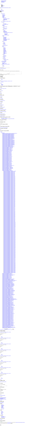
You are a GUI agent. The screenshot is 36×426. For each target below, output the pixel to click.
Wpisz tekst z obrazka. (5, 74)
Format (3, 41)
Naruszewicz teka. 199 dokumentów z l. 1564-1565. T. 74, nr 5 (9, 173)
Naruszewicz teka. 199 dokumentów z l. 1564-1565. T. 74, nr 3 (9, 172)
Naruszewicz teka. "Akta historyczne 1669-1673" (6, 326)
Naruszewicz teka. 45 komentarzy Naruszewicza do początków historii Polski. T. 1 (9, 133)
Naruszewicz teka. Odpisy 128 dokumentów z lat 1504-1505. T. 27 (8, 146)
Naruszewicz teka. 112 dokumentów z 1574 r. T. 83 (7, 277)
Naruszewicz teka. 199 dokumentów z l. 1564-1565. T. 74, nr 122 (9, 233)
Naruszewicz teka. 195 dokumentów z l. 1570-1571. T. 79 (7, 275)
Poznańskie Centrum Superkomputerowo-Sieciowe (20, 422)
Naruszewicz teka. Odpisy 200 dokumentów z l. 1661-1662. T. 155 (8, 313)
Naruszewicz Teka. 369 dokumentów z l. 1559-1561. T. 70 (7, 168)
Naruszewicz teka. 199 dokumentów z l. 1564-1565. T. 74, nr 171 (9, 258)
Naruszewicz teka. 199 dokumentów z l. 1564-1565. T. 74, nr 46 (9, 194)
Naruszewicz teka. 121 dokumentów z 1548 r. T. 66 (7, 166)
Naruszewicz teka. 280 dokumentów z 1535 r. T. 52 (7, 159)
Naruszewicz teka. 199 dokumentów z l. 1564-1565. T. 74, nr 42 (9, 192)
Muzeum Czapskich (5, 19)
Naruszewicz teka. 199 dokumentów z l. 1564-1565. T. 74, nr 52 (9, 197)
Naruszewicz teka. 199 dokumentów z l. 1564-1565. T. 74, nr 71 (9, 207)
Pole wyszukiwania (2, 67)
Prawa (3, 54)
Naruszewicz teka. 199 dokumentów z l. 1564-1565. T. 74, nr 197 (9, 271)
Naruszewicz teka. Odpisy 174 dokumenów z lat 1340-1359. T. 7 (8, 136)
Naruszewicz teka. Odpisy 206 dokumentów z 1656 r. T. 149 (7, 310)
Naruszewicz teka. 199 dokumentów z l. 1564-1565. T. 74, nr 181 (9, 263)
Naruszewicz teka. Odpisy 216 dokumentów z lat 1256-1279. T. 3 (8, 134)
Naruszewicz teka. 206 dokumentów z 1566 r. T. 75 (7, 273)
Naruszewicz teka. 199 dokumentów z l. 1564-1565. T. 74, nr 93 (9, 218)
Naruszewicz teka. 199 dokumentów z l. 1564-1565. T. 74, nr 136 (9, 240)
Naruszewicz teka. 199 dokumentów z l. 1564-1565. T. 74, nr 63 (9, 203)
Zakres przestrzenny (5, 28)
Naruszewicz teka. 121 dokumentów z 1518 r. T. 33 (7, 149)
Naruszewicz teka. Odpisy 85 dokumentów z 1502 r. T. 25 (7, 145)
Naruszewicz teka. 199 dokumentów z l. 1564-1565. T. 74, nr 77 (9, 210)
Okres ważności (5, 40)
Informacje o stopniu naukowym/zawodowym (8, 32)
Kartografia (3, 16)
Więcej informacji (8, 423)
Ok (0, 424)
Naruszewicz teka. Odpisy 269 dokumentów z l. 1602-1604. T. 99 (8, 285)
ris (1, 336)
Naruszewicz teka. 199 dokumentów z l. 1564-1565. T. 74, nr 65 (9, 204)
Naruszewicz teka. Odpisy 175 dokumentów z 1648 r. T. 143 (7, 307)
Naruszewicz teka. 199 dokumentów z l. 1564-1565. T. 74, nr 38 (9, 190)
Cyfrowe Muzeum (3, 118)
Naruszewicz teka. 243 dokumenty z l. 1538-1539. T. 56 (7, 161)
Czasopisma (3, 15)
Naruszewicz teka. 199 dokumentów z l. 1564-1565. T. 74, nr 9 (9, 175)
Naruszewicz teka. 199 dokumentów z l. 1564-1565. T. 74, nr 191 (9, 268)
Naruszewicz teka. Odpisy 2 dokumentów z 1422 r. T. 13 (7, 139)
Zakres (3, 27)
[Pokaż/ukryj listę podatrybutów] (2, 27)
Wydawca (3, 35)
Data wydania (5, 38)
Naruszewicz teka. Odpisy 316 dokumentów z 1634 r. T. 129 (7, 300)
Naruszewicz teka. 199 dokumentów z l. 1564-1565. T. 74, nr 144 (9, 244)
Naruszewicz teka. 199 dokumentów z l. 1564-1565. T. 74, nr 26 (9, 184)
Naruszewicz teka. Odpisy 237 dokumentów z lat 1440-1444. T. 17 (8, 141)
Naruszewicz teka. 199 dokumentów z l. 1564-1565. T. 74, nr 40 (9, 191)
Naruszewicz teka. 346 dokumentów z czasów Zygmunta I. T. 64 (8, 165)
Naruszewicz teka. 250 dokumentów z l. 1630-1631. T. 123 (7, 297)
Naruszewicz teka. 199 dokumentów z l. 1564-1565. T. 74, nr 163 (9, 254)
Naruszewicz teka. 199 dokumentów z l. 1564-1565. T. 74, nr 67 (9, 205)
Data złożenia (5, 37)
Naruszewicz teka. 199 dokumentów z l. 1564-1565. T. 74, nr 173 (9, 259)
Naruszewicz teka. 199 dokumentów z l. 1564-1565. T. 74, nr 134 (9, 239)
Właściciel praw (4, 56)
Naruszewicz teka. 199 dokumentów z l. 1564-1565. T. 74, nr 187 (9, 266)
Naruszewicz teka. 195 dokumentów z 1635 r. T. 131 (7, 301)
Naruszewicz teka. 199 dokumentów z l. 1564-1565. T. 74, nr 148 (9, 246)
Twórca (2, 411)
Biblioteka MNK (1, 398)
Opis (3, 29)
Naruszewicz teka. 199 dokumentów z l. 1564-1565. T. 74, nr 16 (9, 179)
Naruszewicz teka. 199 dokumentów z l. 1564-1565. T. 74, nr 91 (9, 217)
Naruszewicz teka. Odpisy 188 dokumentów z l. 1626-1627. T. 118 (8, 294)
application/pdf (1, 98)
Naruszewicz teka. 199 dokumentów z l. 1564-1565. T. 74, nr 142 (9, 243)
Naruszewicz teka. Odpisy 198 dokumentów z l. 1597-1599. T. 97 (8, 284)
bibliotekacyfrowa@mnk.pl (2, 395)
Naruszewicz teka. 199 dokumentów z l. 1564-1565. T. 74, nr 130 (9, 237)
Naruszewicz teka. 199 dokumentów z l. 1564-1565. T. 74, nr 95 (9, 219)
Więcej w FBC (1, 381)
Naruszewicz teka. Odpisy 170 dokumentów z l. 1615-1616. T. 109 (8, 290)
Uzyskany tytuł (6, 33)
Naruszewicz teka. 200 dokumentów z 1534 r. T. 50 (7, 158)
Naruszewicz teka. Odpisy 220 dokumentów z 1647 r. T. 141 (7, 306)
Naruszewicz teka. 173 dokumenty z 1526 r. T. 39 (6, 152)
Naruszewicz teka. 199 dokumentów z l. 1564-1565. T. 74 (7, 170)
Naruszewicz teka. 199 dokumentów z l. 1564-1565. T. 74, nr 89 (9, 216)
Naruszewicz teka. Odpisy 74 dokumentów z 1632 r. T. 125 (7, 298)
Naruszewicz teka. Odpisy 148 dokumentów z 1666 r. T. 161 (7, 316)
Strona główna (2, 402)
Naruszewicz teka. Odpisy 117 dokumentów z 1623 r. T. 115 (7, 293)
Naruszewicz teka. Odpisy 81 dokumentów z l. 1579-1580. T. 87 (8, 279)
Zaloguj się (2, 6)
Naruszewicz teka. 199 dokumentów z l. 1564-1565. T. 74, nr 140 (9, 242)
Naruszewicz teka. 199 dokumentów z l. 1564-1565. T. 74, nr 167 (9, 256)
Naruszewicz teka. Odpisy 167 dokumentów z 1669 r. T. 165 (7, 318)
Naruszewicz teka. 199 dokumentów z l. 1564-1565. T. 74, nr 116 (9, 230)
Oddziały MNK (4, 17)
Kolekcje (2, 13)
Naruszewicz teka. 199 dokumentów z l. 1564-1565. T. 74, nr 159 (9, 252)
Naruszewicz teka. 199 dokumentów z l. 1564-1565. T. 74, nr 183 (9, 264)
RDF (0, 129)
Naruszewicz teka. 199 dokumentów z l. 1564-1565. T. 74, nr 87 (9, 215)
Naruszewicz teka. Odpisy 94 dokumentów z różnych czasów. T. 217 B (8, 327)
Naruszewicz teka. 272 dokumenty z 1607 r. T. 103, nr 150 (5, 367)
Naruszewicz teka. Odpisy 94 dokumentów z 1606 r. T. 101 (7, 286)
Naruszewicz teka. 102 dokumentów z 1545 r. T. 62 (7, 164)
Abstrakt (4, 30)
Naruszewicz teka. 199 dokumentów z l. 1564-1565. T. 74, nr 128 (9, 236)
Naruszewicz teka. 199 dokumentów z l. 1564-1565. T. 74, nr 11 (9, 176)
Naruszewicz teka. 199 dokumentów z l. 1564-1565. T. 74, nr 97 (9, 220)
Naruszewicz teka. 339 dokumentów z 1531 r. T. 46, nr (7, 156)
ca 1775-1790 (1, 90)
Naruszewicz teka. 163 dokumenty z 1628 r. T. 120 (7, 295)
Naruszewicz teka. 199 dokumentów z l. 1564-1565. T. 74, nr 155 (9, 250)
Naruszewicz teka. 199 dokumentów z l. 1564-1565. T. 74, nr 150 (9, 247)
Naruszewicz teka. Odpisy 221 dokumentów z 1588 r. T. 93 (7, 282)
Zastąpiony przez (5, 52)
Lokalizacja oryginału (6, 59)
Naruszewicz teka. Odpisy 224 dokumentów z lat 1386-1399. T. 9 (8, 137)
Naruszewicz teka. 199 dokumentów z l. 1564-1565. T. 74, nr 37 (6, 329)
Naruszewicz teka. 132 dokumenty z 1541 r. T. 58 (6, 162)
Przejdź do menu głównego (3, 0)
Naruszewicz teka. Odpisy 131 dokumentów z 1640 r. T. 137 (7, 304)
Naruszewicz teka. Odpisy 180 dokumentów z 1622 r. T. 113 (7, 292)
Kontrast (3, 10)
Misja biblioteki (3, 62)
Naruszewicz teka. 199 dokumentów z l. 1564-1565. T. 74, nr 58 (9, 200)
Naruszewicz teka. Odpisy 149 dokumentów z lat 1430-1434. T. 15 (8, 140)
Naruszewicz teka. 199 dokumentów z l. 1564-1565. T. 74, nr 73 (9, 208)
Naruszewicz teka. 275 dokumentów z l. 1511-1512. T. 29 (7, 147)
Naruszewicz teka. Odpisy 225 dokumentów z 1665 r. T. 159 (7, 315)
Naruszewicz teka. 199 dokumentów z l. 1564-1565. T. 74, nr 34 (9, 188)
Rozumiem (11, 423)
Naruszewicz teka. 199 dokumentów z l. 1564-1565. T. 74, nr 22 (9, 182)
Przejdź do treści (2, 1)
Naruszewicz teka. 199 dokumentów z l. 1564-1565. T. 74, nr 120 (9, 232)
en (1, 4)
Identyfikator (4, 43)
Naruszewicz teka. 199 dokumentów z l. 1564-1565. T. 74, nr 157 (9, 251)
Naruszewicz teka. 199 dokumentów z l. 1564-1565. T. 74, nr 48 (9, 195)
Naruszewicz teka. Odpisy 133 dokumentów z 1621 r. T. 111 (7, 291)
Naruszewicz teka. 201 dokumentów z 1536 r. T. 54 (7, 160)
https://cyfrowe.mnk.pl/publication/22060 (4, 127)
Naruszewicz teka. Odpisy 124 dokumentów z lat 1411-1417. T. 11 (8, 138)
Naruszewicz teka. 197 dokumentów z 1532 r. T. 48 (7, 157)
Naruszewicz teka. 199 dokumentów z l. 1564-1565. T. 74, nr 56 (9, 199)
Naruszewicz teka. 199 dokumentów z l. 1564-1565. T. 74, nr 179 (9, 262)
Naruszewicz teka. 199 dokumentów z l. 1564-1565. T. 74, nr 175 (9, 260)
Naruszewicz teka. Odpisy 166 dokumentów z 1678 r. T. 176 (7, 324)
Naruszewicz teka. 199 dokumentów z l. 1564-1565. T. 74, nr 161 (9, 253)
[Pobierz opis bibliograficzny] (0, 341)
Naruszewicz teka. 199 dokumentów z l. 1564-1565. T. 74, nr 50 (9, 196)
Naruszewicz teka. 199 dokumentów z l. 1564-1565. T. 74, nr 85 (9, 214)
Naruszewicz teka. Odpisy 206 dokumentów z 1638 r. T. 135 (7, 303)
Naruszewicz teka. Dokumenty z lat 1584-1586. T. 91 (7, 281)
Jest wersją (5, 49)
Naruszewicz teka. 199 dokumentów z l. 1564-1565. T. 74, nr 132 (9, 238)
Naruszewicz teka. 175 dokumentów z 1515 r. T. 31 (7, 148)
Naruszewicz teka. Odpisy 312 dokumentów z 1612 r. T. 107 (7, 289)
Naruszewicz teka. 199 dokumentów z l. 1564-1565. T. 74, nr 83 (9, 213)
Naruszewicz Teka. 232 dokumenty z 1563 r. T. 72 (6, 169)
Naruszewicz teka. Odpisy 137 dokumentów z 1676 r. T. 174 (7, 323)
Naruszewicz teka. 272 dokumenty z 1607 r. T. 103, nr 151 (5, 361)
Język (2, 46)
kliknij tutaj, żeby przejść (2, 113)
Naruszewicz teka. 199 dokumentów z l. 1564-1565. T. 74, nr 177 (9, 261)
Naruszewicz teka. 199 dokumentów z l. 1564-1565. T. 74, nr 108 (9, 226)
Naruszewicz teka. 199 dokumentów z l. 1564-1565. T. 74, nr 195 (9, 270)
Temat (1, 412)
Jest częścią (5, 48)
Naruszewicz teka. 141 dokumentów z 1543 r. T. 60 (7, 163)
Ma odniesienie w (5, 51)
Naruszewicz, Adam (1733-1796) (3, 88)
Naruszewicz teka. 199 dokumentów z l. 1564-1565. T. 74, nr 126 (9, 235)
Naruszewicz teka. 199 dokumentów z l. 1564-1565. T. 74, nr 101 (9, 222)
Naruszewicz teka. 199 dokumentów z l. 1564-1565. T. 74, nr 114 (9, 229)
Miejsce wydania (5, 31)
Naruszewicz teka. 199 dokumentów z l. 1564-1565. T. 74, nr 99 (9, 221)
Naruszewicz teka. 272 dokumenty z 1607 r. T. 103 (7, 287)
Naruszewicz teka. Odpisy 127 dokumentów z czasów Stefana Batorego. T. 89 (9, 280)
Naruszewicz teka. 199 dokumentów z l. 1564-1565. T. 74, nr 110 (9, 227)
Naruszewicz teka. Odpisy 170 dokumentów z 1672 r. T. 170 (7, 321)
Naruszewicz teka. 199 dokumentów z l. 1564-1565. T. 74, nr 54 (9, 198)
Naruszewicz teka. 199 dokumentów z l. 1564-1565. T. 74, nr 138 (9, 241)
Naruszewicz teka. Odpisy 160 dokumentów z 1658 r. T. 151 (7, 311)
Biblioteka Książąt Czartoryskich (6, 18)
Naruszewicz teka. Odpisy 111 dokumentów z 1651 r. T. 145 (7, 308)
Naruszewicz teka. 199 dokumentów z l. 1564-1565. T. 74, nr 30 (9, 186)
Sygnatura (4, 44)
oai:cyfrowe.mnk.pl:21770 (2, 100)
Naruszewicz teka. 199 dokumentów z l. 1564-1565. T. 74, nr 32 (9, 187)
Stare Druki (3, 14)
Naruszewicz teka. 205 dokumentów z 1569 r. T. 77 (7, 274)
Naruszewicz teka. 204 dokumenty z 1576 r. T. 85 (6, 278)
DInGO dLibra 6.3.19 (10, 422)
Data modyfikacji (5, 39)
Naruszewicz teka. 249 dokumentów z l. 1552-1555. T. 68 (7, 167)
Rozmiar (4, 42)
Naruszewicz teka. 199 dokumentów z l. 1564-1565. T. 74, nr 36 (9, 189)
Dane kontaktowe (2, 417)
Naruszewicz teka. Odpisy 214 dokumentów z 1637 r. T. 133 (7, 302)
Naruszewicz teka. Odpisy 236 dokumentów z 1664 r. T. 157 (7, 314)
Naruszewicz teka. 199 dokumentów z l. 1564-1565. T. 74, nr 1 (9, 171)
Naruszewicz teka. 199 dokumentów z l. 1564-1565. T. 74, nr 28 (9, 185)
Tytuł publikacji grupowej (6, 24)
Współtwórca (3, 25)
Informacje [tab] (2, 84)
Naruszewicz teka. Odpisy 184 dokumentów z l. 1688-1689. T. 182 (8, 325)
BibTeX (2, 79)
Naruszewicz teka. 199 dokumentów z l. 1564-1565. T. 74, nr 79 (9, 211)
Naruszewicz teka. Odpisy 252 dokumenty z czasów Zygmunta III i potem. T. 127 (9, 299)
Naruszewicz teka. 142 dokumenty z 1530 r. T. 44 (6, 155)
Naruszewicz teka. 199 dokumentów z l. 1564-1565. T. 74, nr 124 (9, 234)
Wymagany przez (5, 53)
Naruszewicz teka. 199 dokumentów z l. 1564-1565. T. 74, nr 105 (9, 224)
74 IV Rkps (1, 102)
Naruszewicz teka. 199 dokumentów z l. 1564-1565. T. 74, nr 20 (9, 181)
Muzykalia (2, 406)
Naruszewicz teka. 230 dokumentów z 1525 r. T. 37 (7, 151)
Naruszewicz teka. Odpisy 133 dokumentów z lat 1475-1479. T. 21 (8, 143)
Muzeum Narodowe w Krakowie (3, 109)
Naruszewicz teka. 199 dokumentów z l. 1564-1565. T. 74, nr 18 (9, 180)
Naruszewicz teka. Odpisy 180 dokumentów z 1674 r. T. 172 (7, 322)
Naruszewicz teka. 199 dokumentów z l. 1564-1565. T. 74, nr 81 (9, 212)
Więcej (0, 379)
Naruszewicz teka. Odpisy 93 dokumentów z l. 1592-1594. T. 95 (8, 283)
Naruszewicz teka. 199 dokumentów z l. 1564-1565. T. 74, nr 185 (9, 265)
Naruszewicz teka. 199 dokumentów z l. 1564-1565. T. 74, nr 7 (9, 174)
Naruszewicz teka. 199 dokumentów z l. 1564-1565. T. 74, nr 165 (9, 255)
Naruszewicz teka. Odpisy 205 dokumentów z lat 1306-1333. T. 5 (8, 135)
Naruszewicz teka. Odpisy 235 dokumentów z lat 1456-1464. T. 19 (8, 142)
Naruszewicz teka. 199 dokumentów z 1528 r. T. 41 (7, 153)
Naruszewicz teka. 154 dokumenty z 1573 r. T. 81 (6, 276)
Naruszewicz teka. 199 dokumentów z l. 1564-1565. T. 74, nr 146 (9, 245)
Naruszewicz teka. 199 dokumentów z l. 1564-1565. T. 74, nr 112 (9, 228)
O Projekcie (2, 61)
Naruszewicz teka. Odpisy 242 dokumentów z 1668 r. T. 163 (7, 317)
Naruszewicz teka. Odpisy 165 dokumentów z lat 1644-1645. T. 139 (8, 305)
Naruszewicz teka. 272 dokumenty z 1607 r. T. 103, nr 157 (5, 373)
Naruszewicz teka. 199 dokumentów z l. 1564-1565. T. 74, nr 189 (9, 267)
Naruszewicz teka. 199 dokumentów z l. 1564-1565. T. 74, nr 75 (9, 209)
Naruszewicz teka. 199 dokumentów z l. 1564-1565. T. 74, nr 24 (9, 183)
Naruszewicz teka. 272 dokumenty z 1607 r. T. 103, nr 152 (5, 355)
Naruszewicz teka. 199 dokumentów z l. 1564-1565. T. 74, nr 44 (9, 193)
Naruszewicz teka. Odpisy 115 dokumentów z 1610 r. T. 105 (7, 288)
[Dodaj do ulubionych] (0, 370)
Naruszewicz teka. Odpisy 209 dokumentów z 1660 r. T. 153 (7, 312)
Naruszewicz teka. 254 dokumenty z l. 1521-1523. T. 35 (7, 150)
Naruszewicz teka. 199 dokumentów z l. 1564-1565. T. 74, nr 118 (9, 231)
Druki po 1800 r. (2, 405)
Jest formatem (5, 50)
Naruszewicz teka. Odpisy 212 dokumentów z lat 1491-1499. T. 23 (8, 144)
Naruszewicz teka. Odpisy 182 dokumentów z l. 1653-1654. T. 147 (8, 309)
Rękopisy (2, 407)
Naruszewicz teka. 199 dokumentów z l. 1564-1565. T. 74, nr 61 (9, 202)
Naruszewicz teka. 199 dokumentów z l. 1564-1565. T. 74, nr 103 (9, 223)
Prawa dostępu (5, 55)
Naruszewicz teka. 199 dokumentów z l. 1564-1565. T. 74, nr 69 (9, 206)
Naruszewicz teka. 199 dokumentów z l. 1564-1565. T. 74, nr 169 (9, 257)
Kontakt (4, 57)
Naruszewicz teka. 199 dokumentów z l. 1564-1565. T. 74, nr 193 (9, 269)
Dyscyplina (6, 34)
